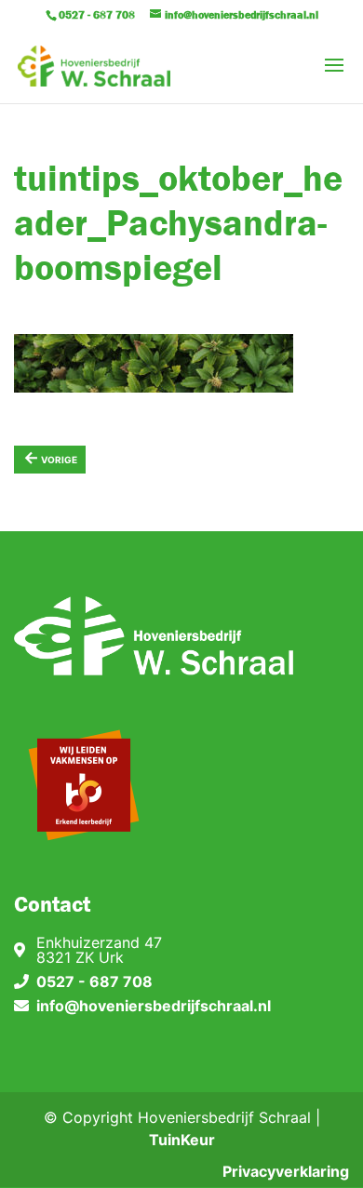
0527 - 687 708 (94, 981)
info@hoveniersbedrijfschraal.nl (153, 1005)
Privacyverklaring (285, 1171)
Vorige (50, 457)
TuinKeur (182, 1139)
